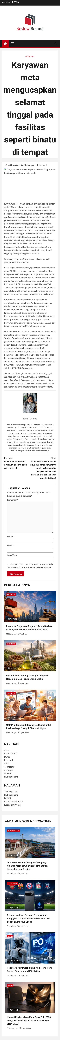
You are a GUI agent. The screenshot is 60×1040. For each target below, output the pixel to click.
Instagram (9, 246)
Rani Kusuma (13, 165)
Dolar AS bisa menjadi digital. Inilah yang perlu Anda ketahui (15, 463)
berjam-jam (48, 294)
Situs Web (12, 554)
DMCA (7, 798)
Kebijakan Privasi (12, 804)
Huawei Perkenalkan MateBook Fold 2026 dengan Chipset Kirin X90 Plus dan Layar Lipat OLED (29, 1020)
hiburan (7, 773)
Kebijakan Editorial (13, 801)
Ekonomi (29, 56)
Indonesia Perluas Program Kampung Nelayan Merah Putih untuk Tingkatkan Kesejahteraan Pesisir (27, 865)
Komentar (12, 499)
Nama (10, 536)
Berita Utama (10, 753)
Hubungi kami (11, 776)
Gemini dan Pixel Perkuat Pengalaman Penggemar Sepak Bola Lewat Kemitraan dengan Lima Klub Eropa (28, 918)
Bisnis (10, 936)
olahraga (8, 770)
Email (10, 545)
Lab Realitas (24, 246)
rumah (7, 750)
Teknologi (9, 766)
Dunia (7, 756)
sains (6, 763)
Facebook (33, 243)
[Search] (55, 43)
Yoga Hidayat (24, 634)
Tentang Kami (10, 791)
